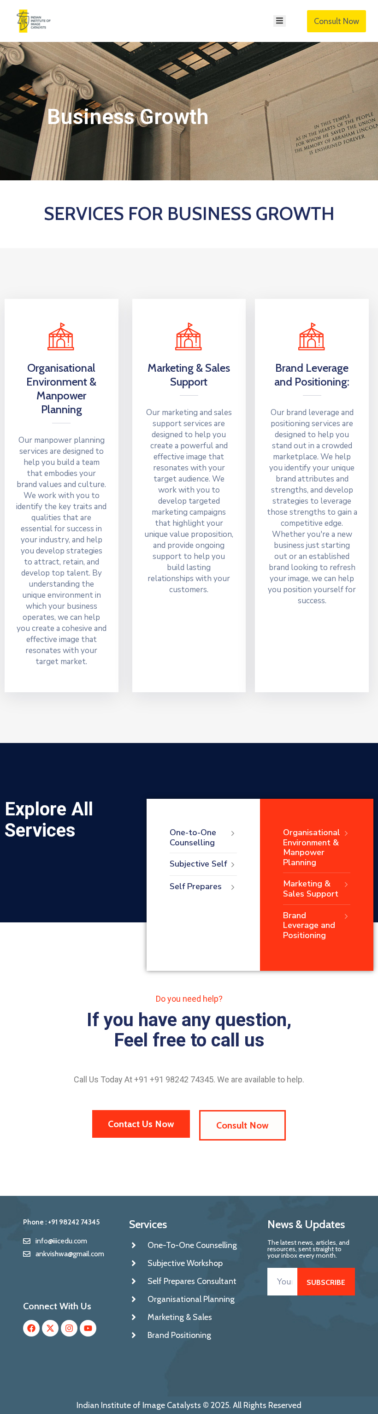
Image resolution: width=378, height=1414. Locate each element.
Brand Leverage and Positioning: (311, 374)
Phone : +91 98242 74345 (61, 1222)
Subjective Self (198, 863)
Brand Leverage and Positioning (309, 925)
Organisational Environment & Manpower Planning (61, 388)
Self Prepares (196, 886)
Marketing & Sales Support (189, 374)
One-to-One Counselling (193, 837)
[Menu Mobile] (279, 21)
